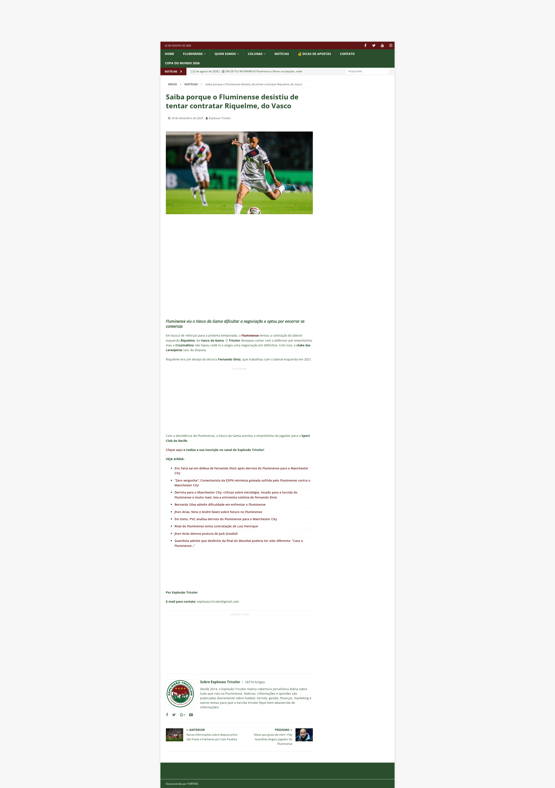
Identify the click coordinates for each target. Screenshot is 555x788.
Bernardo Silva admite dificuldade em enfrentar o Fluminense (220, 504)
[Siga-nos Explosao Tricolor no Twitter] (172, 715)
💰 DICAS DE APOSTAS (314, 54)
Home (169, 54)
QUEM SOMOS (225, 54)
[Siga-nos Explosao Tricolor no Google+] (181, 715)
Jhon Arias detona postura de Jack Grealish (206, 533)
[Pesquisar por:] (367, 71)
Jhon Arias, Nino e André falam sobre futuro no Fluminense (218, 512)
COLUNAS (255, 54)
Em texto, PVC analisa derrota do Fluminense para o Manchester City (226, 519)
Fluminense (193, 54)
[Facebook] (365, 45)
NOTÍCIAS (281, 54)
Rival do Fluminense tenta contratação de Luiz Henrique (216, 526)
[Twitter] (374, 45)
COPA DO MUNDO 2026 (182, 63)
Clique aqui (174, 450)
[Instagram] (391, 45)
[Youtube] (382, 45)
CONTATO (347, 54)
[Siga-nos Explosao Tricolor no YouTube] (189, 715)
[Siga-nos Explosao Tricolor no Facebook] (167, 715)
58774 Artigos (255, 682)
